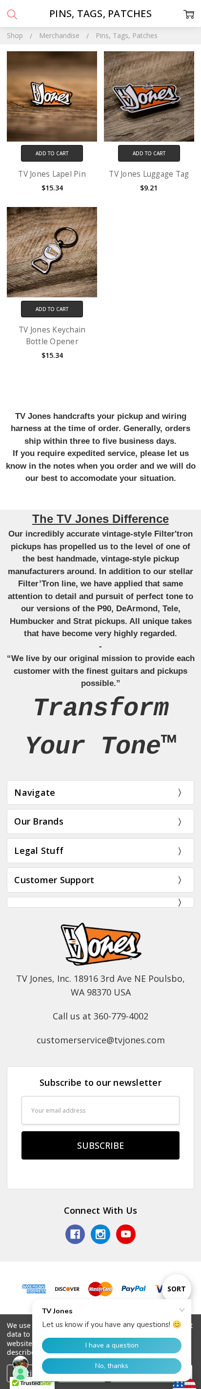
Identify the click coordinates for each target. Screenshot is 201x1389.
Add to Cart (52, 153)
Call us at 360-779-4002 (100, 1016)
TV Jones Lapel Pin (52, 174)
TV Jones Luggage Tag (149, 174)
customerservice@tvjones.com (101, 1040)
